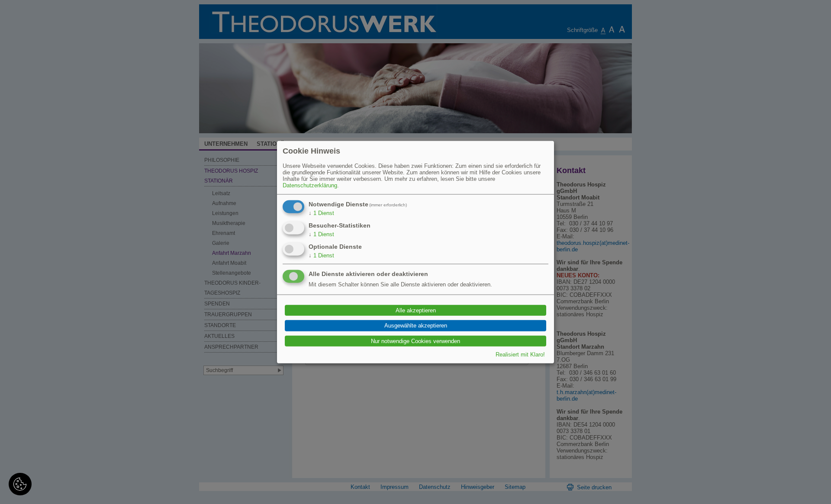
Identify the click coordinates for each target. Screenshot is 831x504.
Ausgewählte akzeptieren (415, 325)
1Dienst (321, 212)
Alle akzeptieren (416, 310)
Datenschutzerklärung (310, 185)
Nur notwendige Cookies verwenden (415, 340)
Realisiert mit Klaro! (520, 354)
